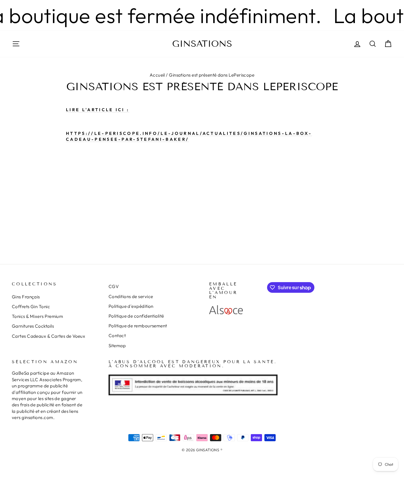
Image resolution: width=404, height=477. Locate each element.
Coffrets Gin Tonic (31, 306)
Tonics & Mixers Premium (37, 316)
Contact (117, 335)
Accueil (157, 75)
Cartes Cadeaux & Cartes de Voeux (48, 336)
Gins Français (26, 297)
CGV (114, 286)
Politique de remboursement (138, 326)
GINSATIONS (202, 43)
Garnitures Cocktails (33, 326)
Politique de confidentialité (136, 316)
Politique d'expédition (131, 306)
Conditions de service (131, 296)
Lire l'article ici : (97, 109)
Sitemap (117, 345)
